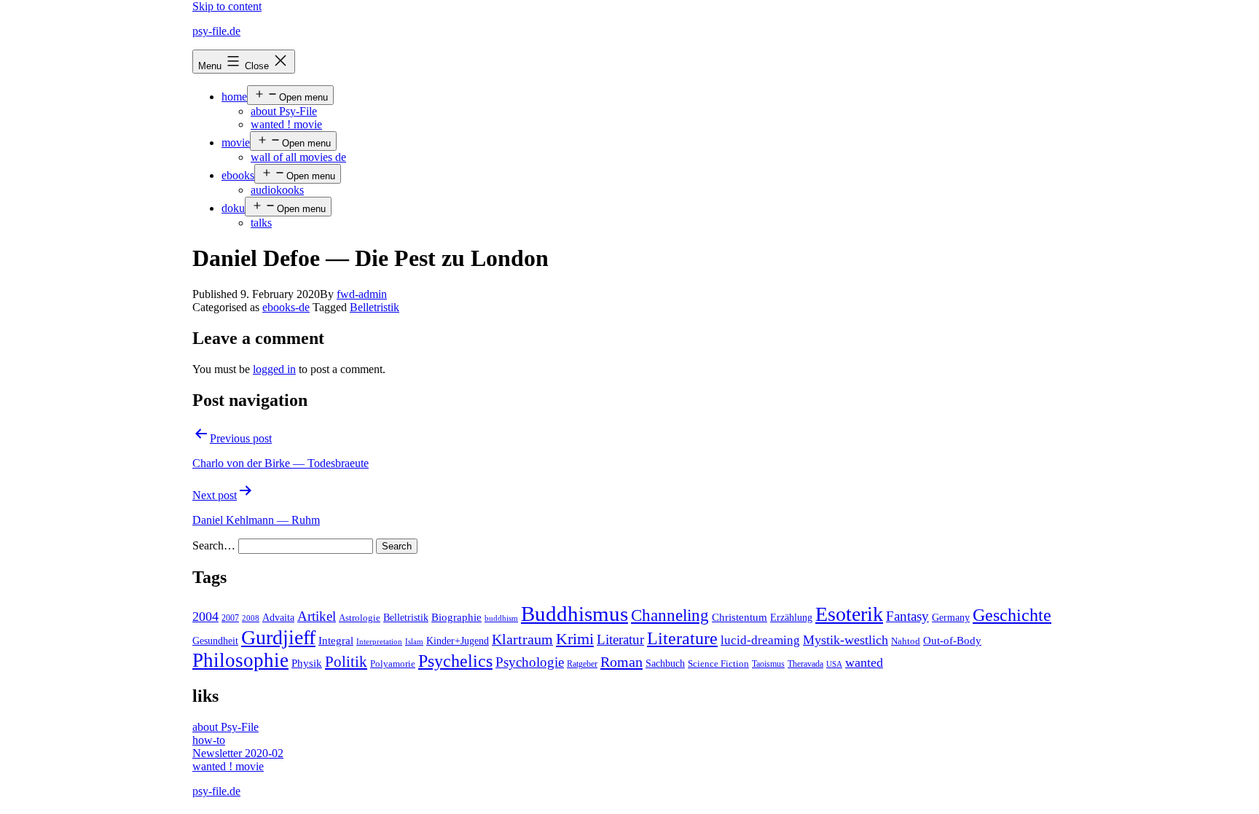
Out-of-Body (952, 640)
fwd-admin (362, 294)
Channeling (670, 615)
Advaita (278, 617)
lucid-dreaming (760, 640)
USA (834, 664)
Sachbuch (665, 663)
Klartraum (522, 639)
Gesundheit (215, 640)
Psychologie (529, 662)
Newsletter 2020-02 (237, 753)
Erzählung (791, 617)
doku (233, 208)
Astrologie (359, 618)
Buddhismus (574, 613)
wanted (864, 662)
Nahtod (905, 641)
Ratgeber (582, 664)
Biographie (456, 617)
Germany (951, 617)
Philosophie (240, 660)
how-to (208, 740)
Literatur (620, 639)
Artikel (316, 616)
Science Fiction (718, 664)
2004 (205, 616)
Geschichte (1012, 615)
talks (261, 222)
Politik (346, 662)
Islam (414, 642)
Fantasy (907, 616)
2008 (250, 618)
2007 (230, 618)
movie (235, 142)
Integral (335, 640)
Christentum (739, 617)
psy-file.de (216, 31)
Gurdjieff (278, 637)
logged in (274, 369)
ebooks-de (286, 307)
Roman (621, 662)
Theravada (805, 664)
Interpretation (379, 642)
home (234, 96)
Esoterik (849, 614)
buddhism (501, 618)
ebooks (237, 175)
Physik (306, 663)
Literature (682, 638)
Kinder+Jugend (457, 640)
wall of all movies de (298, 157)
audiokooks (277, 190)
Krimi (575, 639)
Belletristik (374, 307)
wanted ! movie (286, 124)
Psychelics (455, 660)
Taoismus (768, 664)
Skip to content (227, 6)
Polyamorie (392, 664)
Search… (213, 545)
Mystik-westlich (845, 640)
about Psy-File (284, 111)
